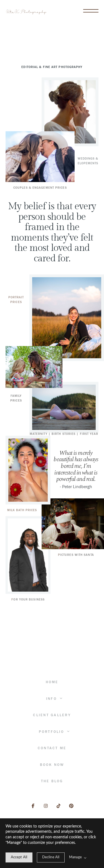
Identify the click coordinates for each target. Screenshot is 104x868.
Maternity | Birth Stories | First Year (64, 434)
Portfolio (52, 732)
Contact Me (52, 748)
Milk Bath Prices (22, 510)
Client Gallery (52, 715)
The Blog (52, 781)
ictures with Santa (77, 555)
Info (52, 699)
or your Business (29, 599)
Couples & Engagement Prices (40, 188)
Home (52, 682)
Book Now (52, 765)
